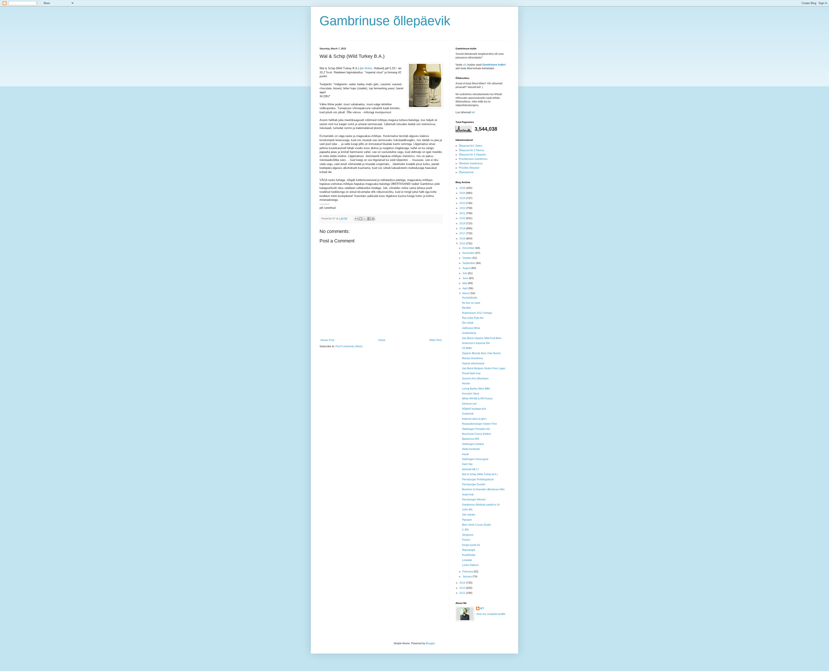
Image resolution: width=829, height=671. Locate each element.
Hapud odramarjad (473, 363)
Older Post (435, 340)
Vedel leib (468, 494)
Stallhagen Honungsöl (475, 459)
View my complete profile (490, 614)
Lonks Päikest (470, 565)
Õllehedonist (466, 172)
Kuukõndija (468, 554)
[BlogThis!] (361, 219)
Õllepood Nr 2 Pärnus (471, 150)
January (467, 576)
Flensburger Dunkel (473, 484)
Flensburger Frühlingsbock (478, 479)
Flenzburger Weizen (474, 499)
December (468, 248)
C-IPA (465, 529)
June (465, 278)
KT (482, 608)
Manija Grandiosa (472, 358)
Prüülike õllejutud (469, 167)
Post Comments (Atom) (348, 346)
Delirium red (469, 403)
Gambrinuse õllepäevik (385, 21)
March (466, 293)
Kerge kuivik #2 (471, 545)
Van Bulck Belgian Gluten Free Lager (483, 368)
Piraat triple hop (471, 373)
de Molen (366, 68)
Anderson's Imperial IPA (476, 343)
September (469, 263)
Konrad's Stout (470, 393)
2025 (462, 193)
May (465, 283)
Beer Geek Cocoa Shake (476, 524)
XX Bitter (467, 348)
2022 (462, 208)
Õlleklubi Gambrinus (471, 163)
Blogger (430, 643)
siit (464, 64)
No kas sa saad (471, 302)
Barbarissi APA (470, 438)
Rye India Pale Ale (473, 317)
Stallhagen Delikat (473, 444)
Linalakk (467, 560)
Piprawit (466, 519)
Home (381, 340)
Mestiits (466, 307)
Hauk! (465, 454)
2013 (462, 587)
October (467, 257)
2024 (462, 198)
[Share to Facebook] (369, 219)
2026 (462, 188)
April (465, 288)
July (465, 273)
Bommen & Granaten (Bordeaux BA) (483, 489)
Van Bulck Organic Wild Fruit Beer (482, 338)
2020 (462, 218)
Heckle (466, 383)
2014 (462, 582)
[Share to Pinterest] (373, 219)
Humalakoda (469, 297)
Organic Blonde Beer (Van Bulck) (481, 353)
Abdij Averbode (471, 449)
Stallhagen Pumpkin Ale (476, 429)
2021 (462, 213)
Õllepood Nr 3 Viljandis (472, 154)
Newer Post (327, 340)
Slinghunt (467, 534)
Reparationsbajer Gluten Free (479, 423)
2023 (462, 203)
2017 (462, 233)
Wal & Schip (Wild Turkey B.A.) (480, 474)
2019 (462, 223)
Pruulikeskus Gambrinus (473, 158)
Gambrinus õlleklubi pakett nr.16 (481, 504)
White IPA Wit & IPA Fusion (477, 398)
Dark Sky (467, 464)
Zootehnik (468, 413)
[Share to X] (365, 219)
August (466, 268)
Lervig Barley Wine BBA (476, 388)
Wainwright (468, 550)
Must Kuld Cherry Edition (476, 433)
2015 (462, 243)
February (468, 571)
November (468, 253)
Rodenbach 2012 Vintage (477, 312)
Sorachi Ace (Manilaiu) (475, 378)
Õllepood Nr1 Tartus (470, 145)
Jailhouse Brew (471, 328)
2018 (462, 228)
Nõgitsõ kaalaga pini (474, 408)
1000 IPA (467, 509)
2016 (462, 238)
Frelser (466, 539)
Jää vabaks (468, 514)
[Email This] (356, 219)
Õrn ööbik (467, 322)
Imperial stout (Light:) (474, 418)
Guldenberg (469, 333)
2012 (462, 592)
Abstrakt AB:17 (470, 469)
